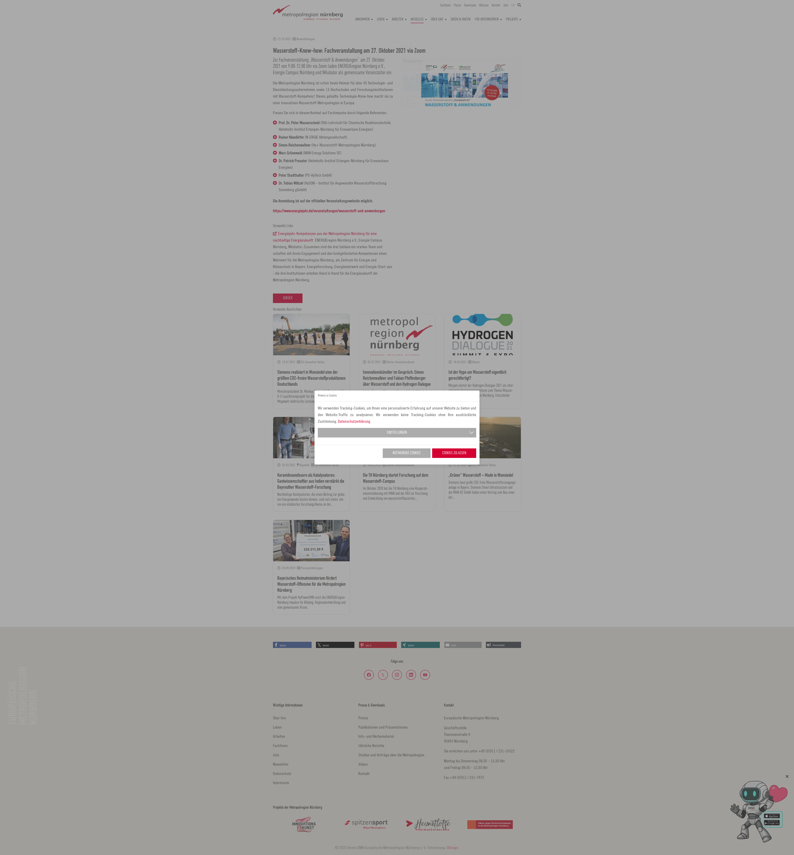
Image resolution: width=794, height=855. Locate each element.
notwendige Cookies (407, 453)
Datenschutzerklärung (354, 421)
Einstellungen (397, 433)
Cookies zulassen (454, 453)
